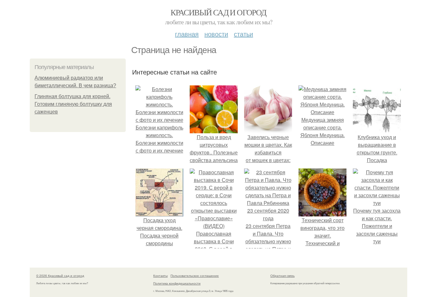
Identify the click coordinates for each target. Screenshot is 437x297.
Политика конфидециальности (177, 283)
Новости (216, 33)
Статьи (243, 33)
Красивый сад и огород (218, 12)
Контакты (160, 275)
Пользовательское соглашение (195, 275)
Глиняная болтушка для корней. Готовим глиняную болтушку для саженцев (73, 104)
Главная (187, 33)
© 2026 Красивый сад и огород (60, 275)
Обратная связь (282, 275)
